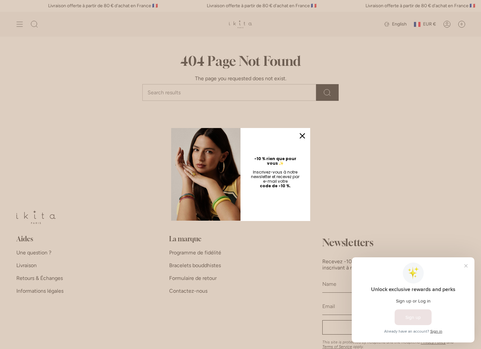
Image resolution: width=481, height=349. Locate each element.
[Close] (302, 136)
